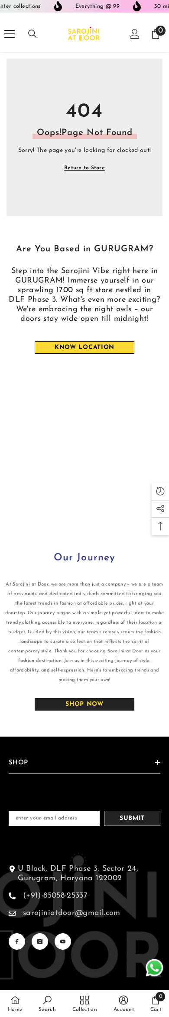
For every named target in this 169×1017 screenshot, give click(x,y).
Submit (132, 818)
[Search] (32, 34)
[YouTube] (63, 941)
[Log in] (135, 34)
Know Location (84, 347)
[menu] (9, 34)
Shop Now (84, 704)
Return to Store (84, 168)
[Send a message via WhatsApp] (154, 968)
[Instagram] (40, 941)
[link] (47, 1003)
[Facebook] (17, 941)
